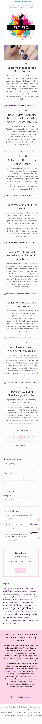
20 (26, 248)
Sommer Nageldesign (23, 617)
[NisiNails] (21, 25)
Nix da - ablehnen (12, 721)
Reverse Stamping (31, 612)
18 (26, 63)
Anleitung (32, 588)
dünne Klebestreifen (33, 591)
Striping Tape (16, 620)
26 (26, 110)
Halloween (24, 599)
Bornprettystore (18, 591)
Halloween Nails (16, 602)
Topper (33, 620)
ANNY (5, 591)
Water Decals (16, 623)
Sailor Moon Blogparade (25, 614)
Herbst (34, 602)
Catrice (25, 591)
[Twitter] (20, 701)
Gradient (6, 600)
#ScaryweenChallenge (11, 588)
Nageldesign (16, 608)
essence (24, 594)
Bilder (10, 591)
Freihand (16, 597)
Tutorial (10, 623)
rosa (12, 614)
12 (26, 298)
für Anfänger (23, 597)
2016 (26, 588)
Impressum (13, 8)
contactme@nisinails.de (22, 2)
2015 (21, 588)
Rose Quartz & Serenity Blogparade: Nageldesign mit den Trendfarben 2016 (22, 118)
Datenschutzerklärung (16, 5)
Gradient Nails (15, 600)
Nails (23, 612)
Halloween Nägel (27, 602)
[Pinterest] (25, 701)
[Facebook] (14, 701)
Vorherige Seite (22, 430)
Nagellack (32, 608)
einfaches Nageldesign (11, 594)
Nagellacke (7, 612)
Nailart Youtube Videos (13, 671)
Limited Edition (15, 605)
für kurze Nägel (32, 597)
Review (6, 614)
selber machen (10, 617)
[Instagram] (28, 701)
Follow (5, 483)
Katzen (5, 605)
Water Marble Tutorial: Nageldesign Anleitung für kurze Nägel (22, 255)
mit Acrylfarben (27, 605)
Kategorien (7, 496)
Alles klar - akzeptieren (31, 718)
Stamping (7, 620)
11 (26, 156)
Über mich (29, 8)
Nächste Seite (20, 445)
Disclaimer (29, 5)
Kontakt (21, 8)
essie (30, 594)
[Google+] (17, 701)
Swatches (26, 620)
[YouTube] (22, 701)
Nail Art (17, 611)
